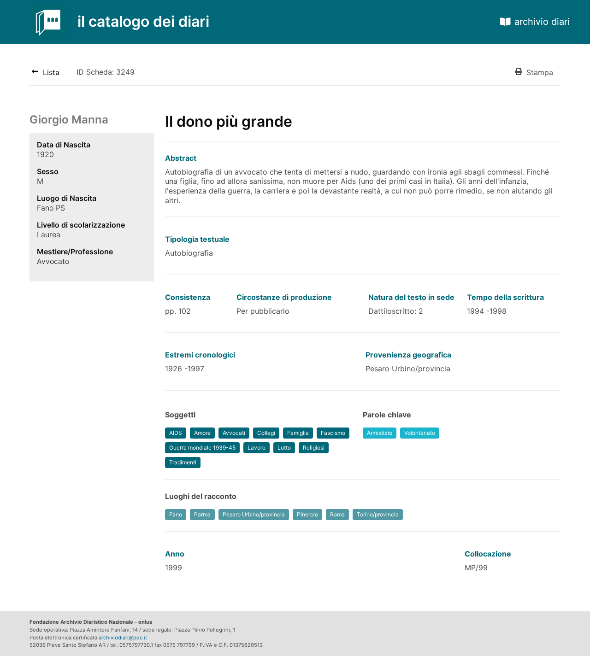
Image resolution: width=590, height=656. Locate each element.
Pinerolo (307, 514)
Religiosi (313, 447)
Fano (175, 514)
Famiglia (298, 432)
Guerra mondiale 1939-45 (202, 447)
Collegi (266, 432)
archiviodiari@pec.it (123, 637)
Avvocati (234, 432)
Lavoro (257, 447)
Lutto (284, 447)
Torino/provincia (378, 514)
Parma (202, 514)
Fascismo (333, 432)
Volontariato (419, 432)
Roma (337, 514)
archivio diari (542, 21)
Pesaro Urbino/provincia (254, 514)
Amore (202, 432)
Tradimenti (182, 462)
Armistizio (379, 432)
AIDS (175, 432)
